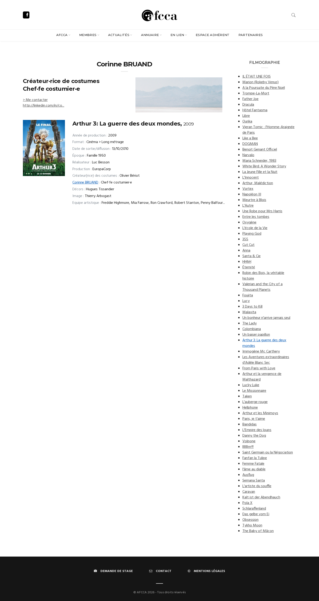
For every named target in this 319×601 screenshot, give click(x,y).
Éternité (248, 267)
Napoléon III (251, 194)
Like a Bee (250, 138)
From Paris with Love (258, 368)
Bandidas (249, 424)
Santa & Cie (251, 256)
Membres (87, 35)
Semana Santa (253, 481)
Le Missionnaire (254, 391)
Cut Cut (248, 245)
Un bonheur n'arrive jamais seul (266, 318)
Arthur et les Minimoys (260, 413)
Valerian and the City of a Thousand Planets (262, 287)
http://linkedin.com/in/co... (43, 106)
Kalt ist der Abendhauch (261, 497)
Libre (246, 116)
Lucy (246, 301)
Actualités (118, 35)
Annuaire (150, 35)
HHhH (246, 262)
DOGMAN (250, 144)
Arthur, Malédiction (257, 183)
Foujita (247, 295)
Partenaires (250, 35)
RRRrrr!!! (248, 447)
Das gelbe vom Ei (255, 514)
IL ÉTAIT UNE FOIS (256, 77)
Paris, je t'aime (253, 419)
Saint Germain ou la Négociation (267, 453)
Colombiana (251, 329)
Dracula (248, 105)
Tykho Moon (252, 525)
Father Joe (250, 99)
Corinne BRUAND (85, 183)
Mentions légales (209, 571)
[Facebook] (26, 14)
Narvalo (248, 155)
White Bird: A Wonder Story (264, 166)
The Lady (249, 323)
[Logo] (159, 15)
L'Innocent (250, 178)
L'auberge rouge (255, 402)
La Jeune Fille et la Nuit (259, 172)
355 (245, 239)
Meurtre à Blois (254, 200)
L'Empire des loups (256, 430)
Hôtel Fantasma (254, 110)
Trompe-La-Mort (255, 93)
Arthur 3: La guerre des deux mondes (264, 343)
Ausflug (248, 475)
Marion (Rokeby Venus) (260, 82)
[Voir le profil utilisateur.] (178, 95)
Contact (163, 571)
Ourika (247, 122)
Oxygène (249, 223)
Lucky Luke (250, 385)
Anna (246, 251)
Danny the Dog (254, 436)
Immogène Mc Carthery (261, 352)
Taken (247, 396)
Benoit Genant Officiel (259, 150)
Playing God (251, 234)
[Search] (293, 15)
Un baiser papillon (256, 335)
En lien (177, 35)
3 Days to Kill (252, 307)
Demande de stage (116, 571)
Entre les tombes (255, 217)
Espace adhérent (213, 35)
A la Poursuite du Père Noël (263, 88)
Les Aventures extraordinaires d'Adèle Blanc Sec (265, 360)
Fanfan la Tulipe (254, 458)
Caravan (248, 492)
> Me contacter (35, 100)
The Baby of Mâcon (258, 531)
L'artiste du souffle (256, 486)
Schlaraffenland (254, 509)
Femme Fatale (253, 464)
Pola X (247, 503)
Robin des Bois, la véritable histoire (263, 276)
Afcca (62, 35)
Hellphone (250, 408)
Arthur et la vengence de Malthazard (261, 377)
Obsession (250, 520)
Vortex (247, 189)
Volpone (248, 441)
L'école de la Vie (254, 228)
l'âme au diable (254, 469)
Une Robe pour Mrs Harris (262, 211)
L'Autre (248, 206)
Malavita (249, 312)
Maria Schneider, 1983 (259, 161)
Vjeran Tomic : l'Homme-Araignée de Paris (268, 130)
